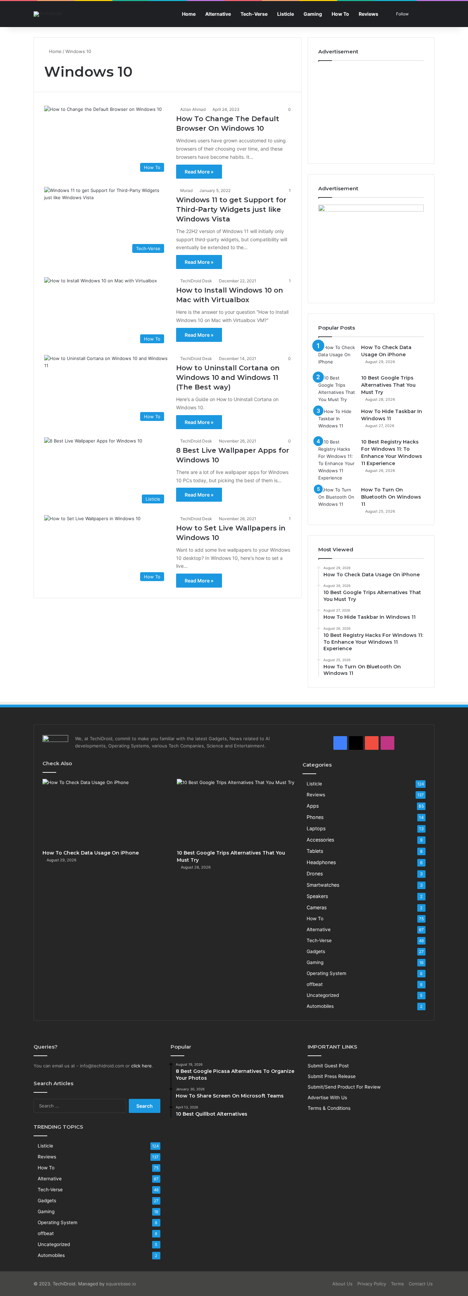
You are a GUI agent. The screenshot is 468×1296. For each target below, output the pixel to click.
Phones (315, 817)
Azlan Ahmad (193, 109)
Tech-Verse (254, 14)
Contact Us (421, 1283)
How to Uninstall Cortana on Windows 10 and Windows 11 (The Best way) (228, 377)
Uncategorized (323, 995)
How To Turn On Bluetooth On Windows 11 (391, 497)
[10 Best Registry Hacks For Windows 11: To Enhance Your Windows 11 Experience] (337, 460)
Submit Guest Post (328, 1065)
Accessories (320, 840)
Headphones (321, 862)
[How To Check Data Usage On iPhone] (337, 357)
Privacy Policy (371, 1283)
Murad (186, 190)
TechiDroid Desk (196, 280)
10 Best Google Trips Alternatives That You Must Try (388, 385)
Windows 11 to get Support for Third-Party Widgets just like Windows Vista (231, 209)
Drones (315, 873)
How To (340, 14)
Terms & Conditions (329, 1108)
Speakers (317, 896)
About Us (342, 1283)
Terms (397, 1283)
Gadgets (316, 951)
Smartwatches (323, 885)
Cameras (317, 907)
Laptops (316, 828)
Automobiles (320, 1006)
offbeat (315, 984)
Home (189, 14)
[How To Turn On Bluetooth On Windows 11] (337, 499)
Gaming (313, 14)
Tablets (315, 851)
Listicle (285, 14)
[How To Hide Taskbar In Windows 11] (337, 421)
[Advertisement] (371, 110)
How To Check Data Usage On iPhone (90, 853)
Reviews (368, 14)
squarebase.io (121, 1283)
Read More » (199, 172)
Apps (313, 806)
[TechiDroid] (48, 14)
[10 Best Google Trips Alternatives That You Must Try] (337, 388)
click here (141, 1065)
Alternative (218, 14)
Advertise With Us (327, 1097)
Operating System (326, 973)
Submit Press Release (332, 1076)
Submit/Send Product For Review (344, 1087)
